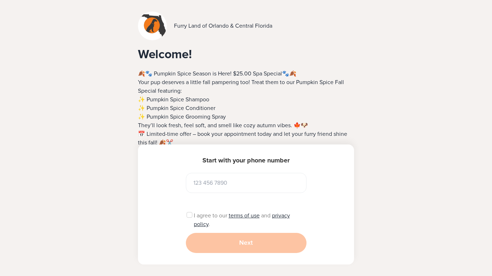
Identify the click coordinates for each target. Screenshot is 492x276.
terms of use (244, 215)
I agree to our (211, 215)
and (266, 215)
